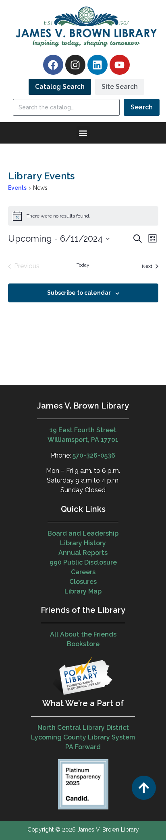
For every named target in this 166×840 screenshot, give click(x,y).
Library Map (83, 591)
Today (83, 265)
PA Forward (83, 747)
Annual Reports (83, 553)
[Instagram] (75, 65)
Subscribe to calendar (79, 293)
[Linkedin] (97, 65)
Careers (83, 572)
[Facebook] (53, 65)
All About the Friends (83, 634)
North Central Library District (83, 727)
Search (142, 107)
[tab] (60, 87)
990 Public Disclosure (83, 562)
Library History (83, 543)
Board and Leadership (83, 533)
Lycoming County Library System (83, 737)
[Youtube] (120, 65)
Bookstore (83, 644)
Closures (83, 581)
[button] (83, 133)
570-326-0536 (94, 455)
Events (17, 188)
